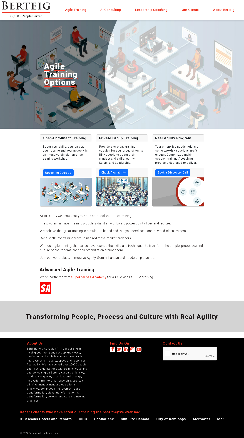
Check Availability (113, 172)
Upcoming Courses (58, 172)
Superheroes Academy (88, 277)
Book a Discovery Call (173, 172)
